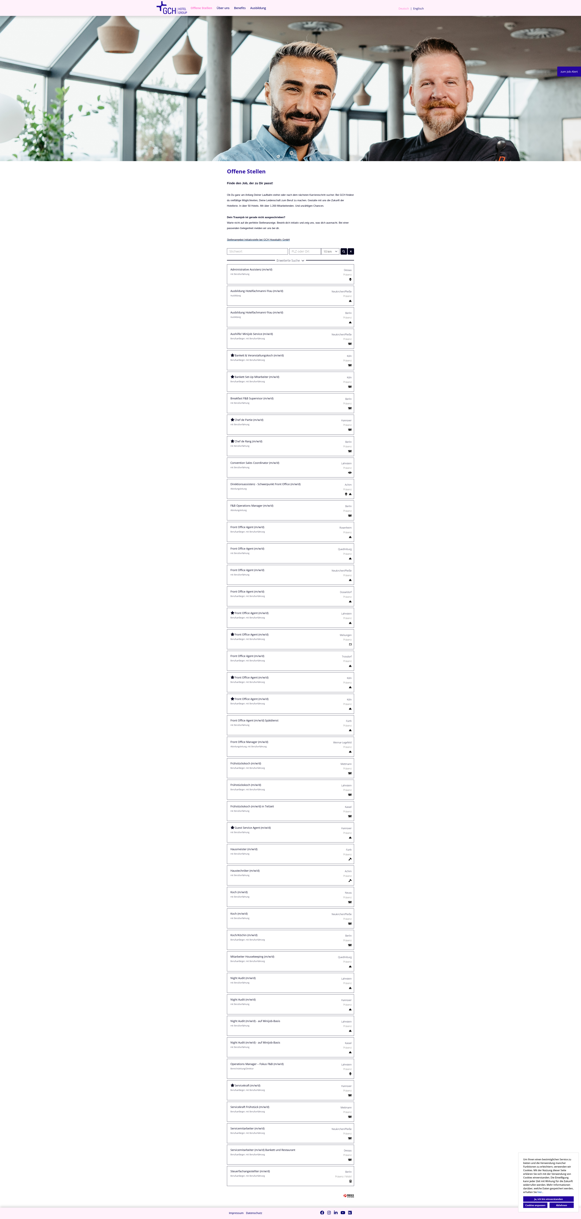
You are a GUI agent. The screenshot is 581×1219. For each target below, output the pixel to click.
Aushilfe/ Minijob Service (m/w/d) (251, 334)
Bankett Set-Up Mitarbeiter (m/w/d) (257, 377)
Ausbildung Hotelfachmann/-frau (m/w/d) (256, 291)
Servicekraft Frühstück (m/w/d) (249, 1107)
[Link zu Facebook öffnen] (322, 1212)
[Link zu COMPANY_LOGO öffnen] (172, 8)
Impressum (236, 1213)
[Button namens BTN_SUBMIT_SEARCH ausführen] (344, 251)
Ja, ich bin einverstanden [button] (548, 1199)
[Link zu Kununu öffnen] (350, 1212)
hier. (540, 1192)
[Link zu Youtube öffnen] (343, 1212)
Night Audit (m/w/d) (243, 978)
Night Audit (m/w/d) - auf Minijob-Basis (255, 1021)
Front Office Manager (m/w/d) (249, 742)
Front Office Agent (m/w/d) (247, 527)
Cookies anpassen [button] (535, 1205)
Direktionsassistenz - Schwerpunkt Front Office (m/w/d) (265, 484)
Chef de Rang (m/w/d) (248, 441)
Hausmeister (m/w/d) (243, 849)
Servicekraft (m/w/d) (247, 1085)
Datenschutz (254, 1213)
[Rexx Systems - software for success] (348, 1195)
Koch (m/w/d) (239, 892)
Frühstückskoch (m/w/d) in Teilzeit (252, 806)
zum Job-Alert (569, 71)
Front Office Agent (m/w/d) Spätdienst (254, 720)
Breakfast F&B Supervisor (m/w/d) (251, 398)
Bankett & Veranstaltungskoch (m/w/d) (259, 355)
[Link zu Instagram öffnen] (329, 1212)
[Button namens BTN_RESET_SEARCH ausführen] (351, 251)
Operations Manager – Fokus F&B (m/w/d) (257, 1064)
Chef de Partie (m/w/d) (249, 420)
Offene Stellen (201, 8)
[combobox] (330, 251)
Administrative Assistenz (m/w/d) (251, 269)
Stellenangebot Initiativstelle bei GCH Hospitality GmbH (258, 239)
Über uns (223, 8)
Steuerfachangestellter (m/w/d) (250, 1171)
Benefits (240, 8)
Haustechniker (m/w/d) (244, 870)
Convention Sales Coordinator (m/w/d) (254, 463)
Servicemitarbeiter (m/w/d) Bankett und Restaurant (262, 1150)
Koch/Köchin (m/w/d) (243, 935)
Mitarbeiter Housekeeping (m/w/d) (252, 956)
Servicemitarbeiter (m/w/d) (247, 1128)
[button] (290, 260)
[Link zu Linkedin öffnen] (335, 1212)
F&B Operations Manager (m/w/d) (251, 505)
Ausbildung (258, 8)
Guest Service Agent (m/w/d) (253, 827)
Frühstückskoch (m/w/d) (245, 763)
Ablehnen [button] (561, 1205)
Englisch (418, 8)
